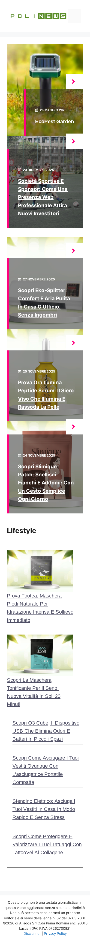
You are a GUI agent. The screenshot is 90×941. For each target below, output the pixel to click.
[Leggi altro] (74, 81)
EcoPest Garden (54, 121)
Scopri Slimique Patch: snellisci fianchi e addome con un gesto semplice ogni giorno (46, 482)
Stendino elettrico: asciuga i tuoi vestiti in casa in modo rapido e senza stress (43, 809)
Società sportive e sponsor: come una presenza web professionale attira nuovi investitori (43, 197)
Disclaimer (32, 933)
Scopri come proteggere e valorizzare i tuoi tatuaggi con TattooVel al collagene (47, 844)
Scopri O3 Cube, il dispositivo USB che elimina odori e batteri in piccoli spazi (45, 731)
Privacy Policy (55, 933)
